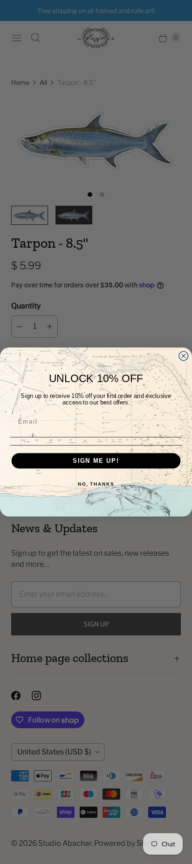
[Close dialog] (183, 356)
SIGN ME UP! (96, 460)
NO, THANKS (96, 484)
